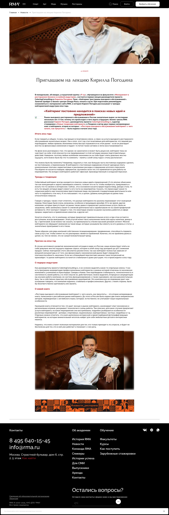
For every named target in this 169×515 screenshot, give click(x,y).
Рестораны (77, 4)
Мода (53, 4)
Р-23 (83, 95)
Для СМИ (78, 463)
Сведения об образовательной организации (29, 496)
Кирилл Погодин (61, 122)
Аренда (77, 472)
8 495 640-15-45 (29, 440)
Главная (13, 12)
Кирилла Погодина (63, 99)
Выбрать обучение (147, 4)
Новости (24, 12)
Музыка (64, 4)
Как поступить (110, 448)
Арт (44, 4)
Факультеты (108, 439)
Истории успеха (83, 458)
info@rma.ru (24, 447)
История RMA (81, 439)
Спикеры (78, 453)
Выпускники (80, 468)
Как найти (29, 458)
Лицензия (13, 498)
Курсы (104, 444)
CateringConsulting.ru (101, 122)
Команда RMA (81, 448)
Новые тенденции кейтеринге (71, 124)
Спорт (35, 4)
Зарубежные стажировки (118, 453)
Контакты (78, 477)
